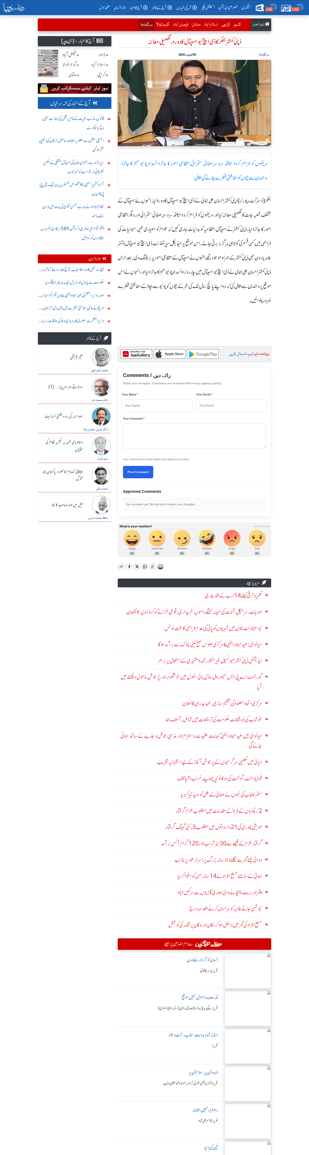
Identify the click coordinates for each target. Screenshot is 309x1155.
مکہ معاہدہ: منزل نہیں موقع (200, 997)
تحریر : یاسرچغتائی (209, 970)
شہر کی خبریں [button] (183, 7)
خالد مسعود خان (99, 400)
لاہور (237, 25)
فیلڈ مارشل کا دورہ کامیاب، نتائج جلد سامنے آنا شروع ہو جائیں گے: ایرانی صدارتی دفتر (72, 270)
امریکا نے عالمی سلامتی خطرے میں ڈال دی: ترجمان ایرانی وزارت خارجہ (73, 309)
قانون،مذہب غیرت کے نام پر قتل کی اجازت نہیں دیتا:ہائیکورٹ (73, 123)
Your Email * (204, 394)
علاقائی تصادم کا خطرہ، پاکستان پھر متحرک (62, 475)
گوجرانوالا (162, 25)
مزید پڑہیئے (253, 582)
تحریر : (215, 1045)
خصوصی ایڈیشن (228, 7)
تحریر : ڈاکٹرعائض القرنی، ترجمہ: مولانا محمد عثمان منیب (190, 1083)
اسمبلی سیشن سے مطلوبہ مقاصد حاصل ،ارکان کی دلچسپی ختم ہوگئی (71, 145)
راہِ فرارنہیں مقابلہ (205, 1110)
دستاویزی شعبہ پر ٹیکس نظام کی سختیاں (64, 446)
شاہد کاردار (102, 459)
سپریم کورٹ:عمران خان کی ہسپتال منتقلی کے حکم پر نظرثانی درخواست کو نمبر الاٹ (73, 167)
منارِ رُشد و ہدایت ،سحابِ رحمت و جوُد (193, 1035)
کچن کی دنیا (211, 1147)
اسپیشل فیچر (208, 7)
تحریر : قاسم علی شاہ (208, 1120)
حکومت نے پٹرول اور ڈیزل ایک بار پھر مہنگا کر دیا (74, 282)
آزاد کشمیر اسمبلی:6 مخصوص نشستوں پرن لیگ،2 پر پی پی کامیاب (71, 189)
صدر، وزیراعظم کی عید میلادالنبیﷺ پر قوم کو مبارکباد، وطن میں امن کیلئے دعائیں (71, 296)
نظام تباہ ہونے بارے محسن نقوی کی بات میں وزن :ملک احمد (73, 211)
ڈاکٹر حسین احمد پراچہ (95, 429)
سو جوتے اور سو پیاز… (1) (65, 387)
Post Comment (138, 472)
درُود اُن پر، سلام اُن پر (203, 1072)
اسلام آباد (211, 25)
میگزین (246, 7)
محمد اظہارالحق (99, 370)
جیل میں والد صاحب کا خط (67, 505)
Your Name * (130, 394)
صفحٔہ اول (105, 7)
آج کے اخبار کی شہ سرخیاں (70, 103)
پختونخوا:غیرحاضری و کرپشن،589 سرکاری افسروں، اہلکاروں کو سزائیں (72, 233)
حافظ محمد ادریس (98, 518)
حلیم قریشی (76, 358)
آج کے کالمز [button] (159, 7)
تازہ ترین (120, 7)
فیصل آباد (180, 25)
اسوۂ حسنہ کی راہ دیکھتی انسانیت (64, 417)
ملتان (196, 25)
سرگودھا (146, 24)
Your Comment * (133, 418)
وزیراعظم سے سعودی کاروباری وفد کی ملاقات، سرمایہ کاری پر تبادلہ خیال (72, 321)
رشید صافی (102, 488)
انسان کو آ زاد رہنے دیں (202, 960)
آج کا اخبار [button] (135, 7)
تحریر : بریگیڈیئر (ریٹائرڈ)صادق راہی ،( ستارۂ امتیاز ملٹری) (188, 1008)
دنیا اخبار (258, 24)
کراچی (225, 25)
